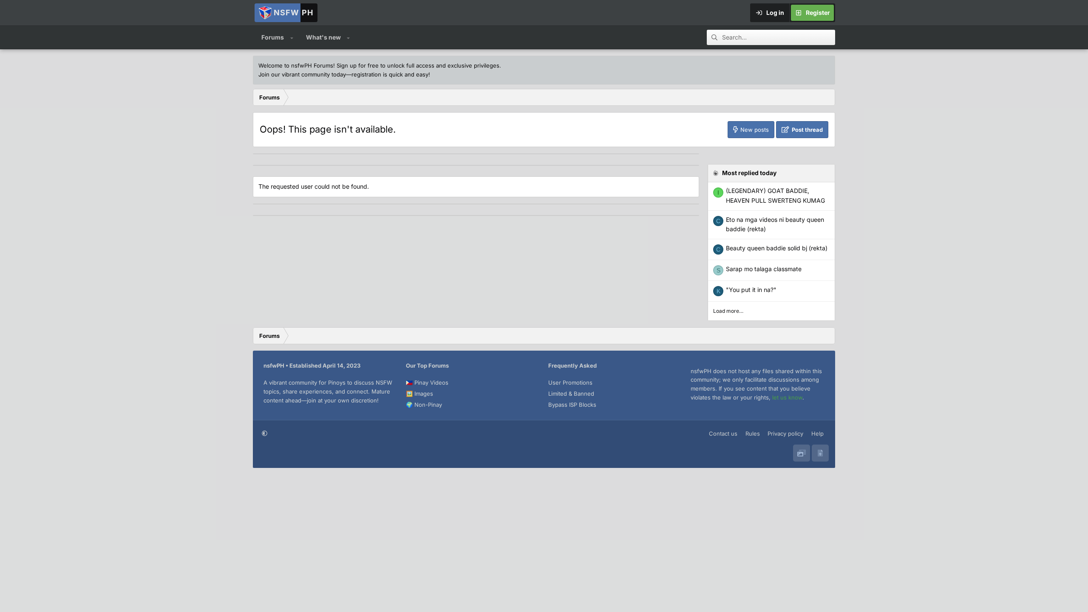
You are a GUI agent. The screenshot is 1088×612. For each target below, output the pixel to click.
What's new (323, 37)
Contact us (723, 433)
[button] (292, 37)
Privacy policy (785, 433)
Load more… (728, 311)
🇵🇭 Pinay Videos (427, 382)
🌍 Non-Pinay (424, 404)
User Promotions (570, 382)
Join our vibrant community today (302, 74)
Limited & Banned (571, 393)
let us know (787, 397)
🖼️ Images (419, 393)
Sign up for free (358, 65)
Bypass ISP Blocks (572, 404)
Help (817, 433)
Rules (752, 433)
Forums (272, 37)
